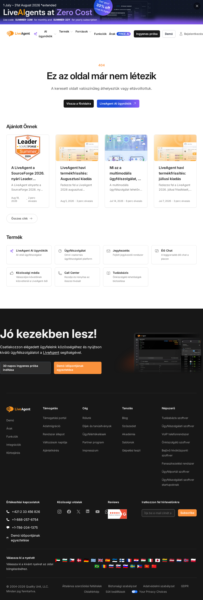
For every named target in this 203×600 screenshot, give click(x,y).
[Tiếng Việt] (147, 566)
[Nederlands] (179, 560)
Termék (64, 31)
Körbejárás (13, 452)
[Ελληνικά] (93, 560)
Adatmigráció (51, 426)
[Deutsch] (86, 560)
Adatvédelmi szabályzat (159, 586)
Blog (125, 418)
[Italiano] (150, 560)
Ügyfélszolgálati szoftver (178, 426)
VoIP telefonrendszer (175, 434)
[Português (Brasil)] (97, 566)
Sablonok (128, 442)
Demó (169, 33)
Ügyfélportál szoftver (175, 471)
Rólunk (86, 418)
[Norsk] (186, 560)
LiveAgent (51, 352)
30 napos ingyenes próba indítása (20, 367)
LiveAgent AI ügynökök (115, 103)
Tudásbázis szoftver (175, 418)
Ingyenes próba (147, 33)
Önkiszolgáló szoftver (176, 442)
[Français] (129, 560)
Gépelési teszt (131, 450)
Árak (9, 428)
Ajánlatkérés (51, 450)
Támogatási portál (54, 418)
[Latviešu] (171, 560)
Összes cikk (19, 218)
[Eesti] (114, 560)
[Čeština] (72, 560)
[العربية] (57, 560)
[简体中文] (154, 566)
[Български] (64, 560)
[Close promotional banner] (197, 6)
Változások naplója (55, 442)
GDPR (185, 586)
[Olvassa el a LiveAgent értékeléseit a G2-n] (117, 514)
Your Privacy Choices (153, 591)
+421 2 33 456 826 (26, 512)
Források (82, 31)
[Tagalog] (139, 566)
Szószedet (129, 426)
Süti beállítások (115, 591)
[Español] (107, 560)
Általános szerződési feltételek (82, 586)
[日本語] (157, 560)
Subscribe (187, 512)
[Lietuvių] (164, 560)
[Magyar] (143, 560)
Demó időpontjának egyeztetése (70, 367)
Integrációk (13, 444)
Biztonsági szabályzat (122, 586)
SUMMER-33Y (61, 19)
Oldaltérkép (91, 591)
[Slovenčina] (118, 566)
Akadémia (128, 434)
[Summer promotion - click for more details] (101, 12)
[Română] (104, 566)
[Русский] (111, 566)
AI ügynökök (45, 34)
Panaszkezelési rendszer (178, 463)
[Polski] (193, 560)
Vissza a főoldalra (78, 103)
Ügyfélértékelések (94, 434)
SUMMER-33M (24, 19)
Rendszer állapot (54, 434)
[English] (100, 560)
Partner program (93, 442)
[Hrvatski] (136, 560)
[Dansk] (79, 560)
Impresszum (90, 450)
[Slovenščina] (125, 566)
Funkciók (12, 436)
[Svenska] (132, 566)
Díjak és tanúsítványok (97, 426)
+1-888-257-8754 (25, 520)
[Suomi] (122, 560)
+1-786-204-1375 (25, 527)
